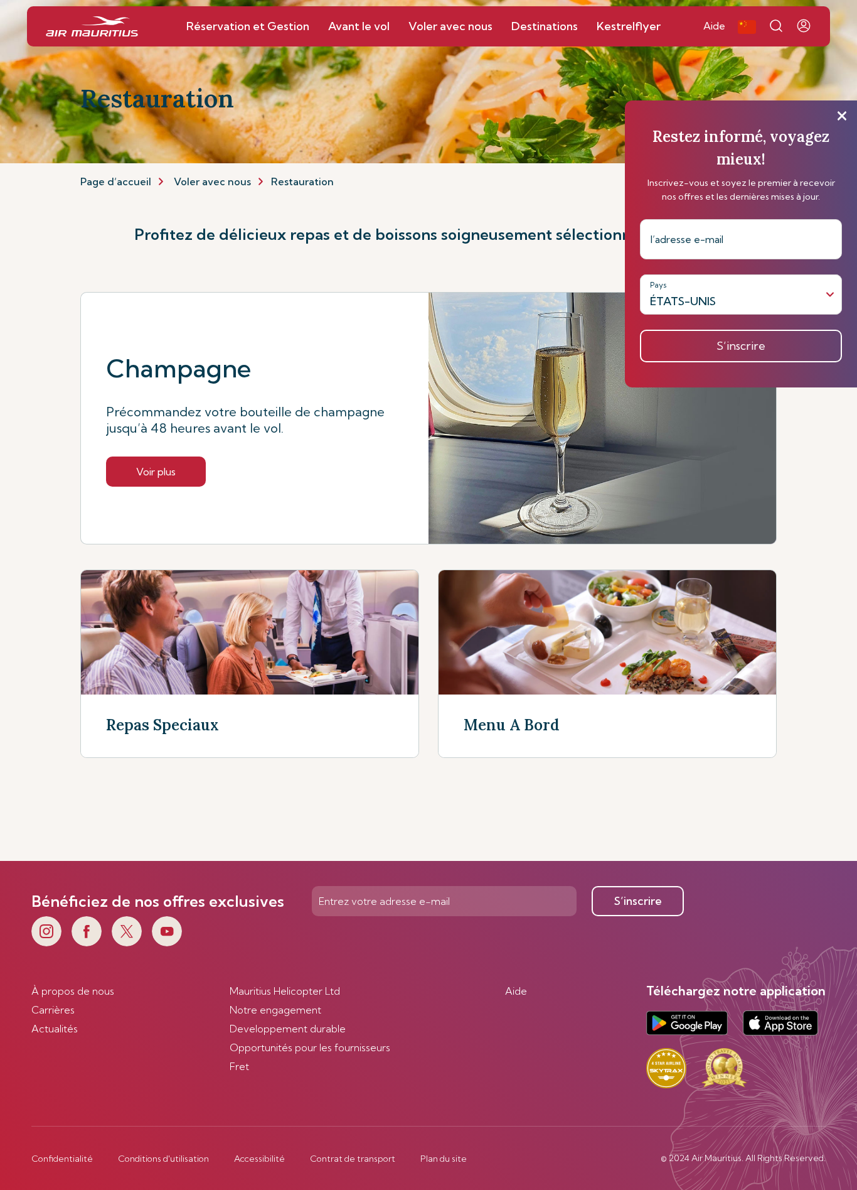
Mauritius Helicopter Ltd (285, 991)
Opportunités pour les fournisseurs (310, 1047)
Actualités (54, 1028)
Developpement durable (288, 1028)
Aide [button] (714, 25)
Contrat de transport (352, 1158)
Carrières (53, 1009)
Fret (239, 1066)
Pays (658, 284)
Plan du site (443, 1158)
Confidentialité (62, 1158)
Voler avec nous (212, 181)
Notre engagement (275, 1009)
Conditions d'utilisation (163, 1158)
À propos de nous (72, 991)
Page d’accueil (115, 181)
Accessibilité (259, 1158)
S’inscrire (638, 901)
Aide (516, 991)
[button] (747, 26)
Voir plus (156, 471)
